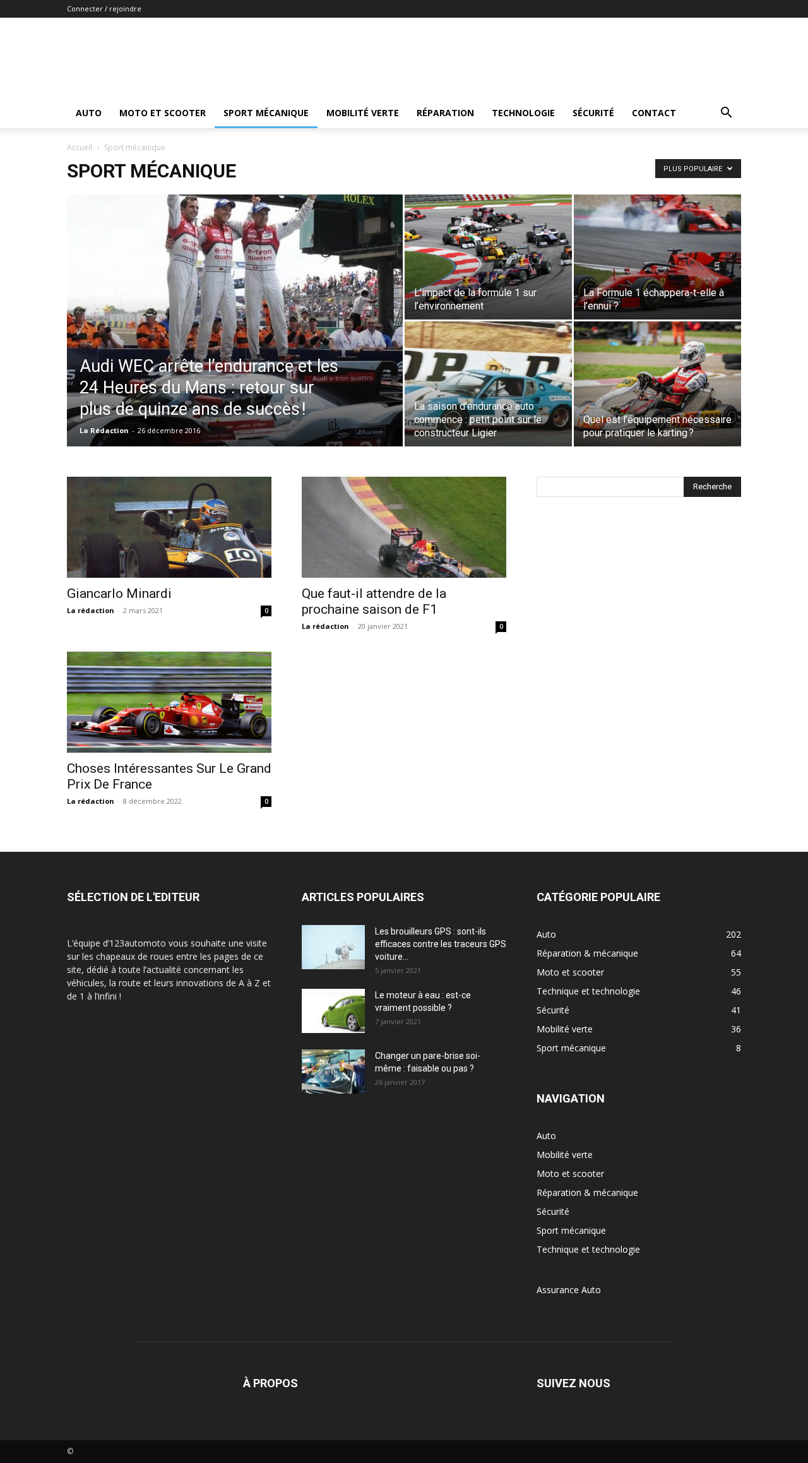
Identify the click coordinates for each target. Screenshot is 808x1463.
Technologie (523, 113)
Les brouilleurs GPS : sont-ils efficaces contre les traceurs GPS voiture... (440, 944)
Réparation (445, 113)
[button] (726, 114)
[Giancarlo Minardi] (169, 527)
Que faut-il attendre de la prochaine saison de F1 (374, 601)
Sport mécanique (266, 113)
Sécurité (593, 113)
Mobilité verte (362, 113)
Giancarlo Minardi (119, 593)
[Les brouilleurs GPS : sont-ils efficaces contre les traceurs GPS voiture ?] (333, 947)
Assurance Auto (569, 1290)
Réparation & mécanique (587, 1192)
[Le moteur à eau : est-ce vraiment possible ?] (333, 1011)
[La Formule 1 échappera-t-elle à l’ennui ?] (657, 256)
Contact (654, 113)
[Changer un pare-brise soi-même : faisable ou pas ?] (333, 1071)
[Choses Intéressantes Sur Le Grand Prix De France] (169, 702)
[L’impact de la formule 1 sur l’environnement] (488, 256)
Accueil (79, 147)
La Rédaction (104, 430)
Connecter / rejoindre (104, 8)
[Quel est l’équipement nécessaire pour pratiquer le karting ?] (657, 383)
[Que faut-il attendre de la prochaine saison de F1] (404, 527)
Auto (89, 113)
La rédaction (90, 610)
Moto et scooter (162, 113)
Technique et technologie (588, 1249)
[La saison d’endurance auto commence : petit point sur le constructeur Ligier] (488, 383)
